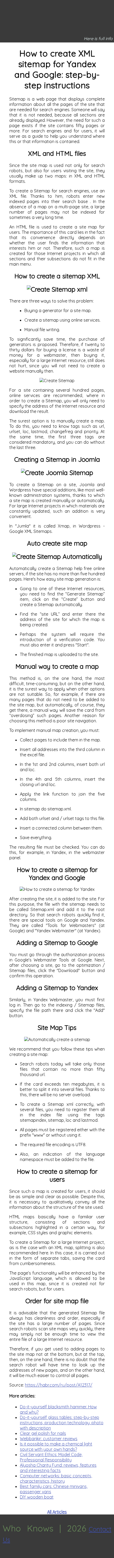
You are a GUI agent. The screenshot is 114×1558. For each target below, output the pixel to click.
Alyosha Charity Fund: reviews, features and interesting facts (58, 1467)
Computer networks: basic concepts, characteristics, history (56, 1478)
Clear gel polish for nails (43, 1433)
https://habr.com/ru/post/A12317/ (58, 1385)
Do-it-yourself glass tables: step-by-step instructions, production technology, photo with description (61, 1423)
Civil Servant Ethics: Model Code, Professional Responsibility (51, 1457)
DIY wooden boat (37, 1497)
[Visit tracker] (5, 1555)
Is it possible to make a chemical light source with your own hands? (56, 1446)
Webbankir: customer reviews (48, 1438)
